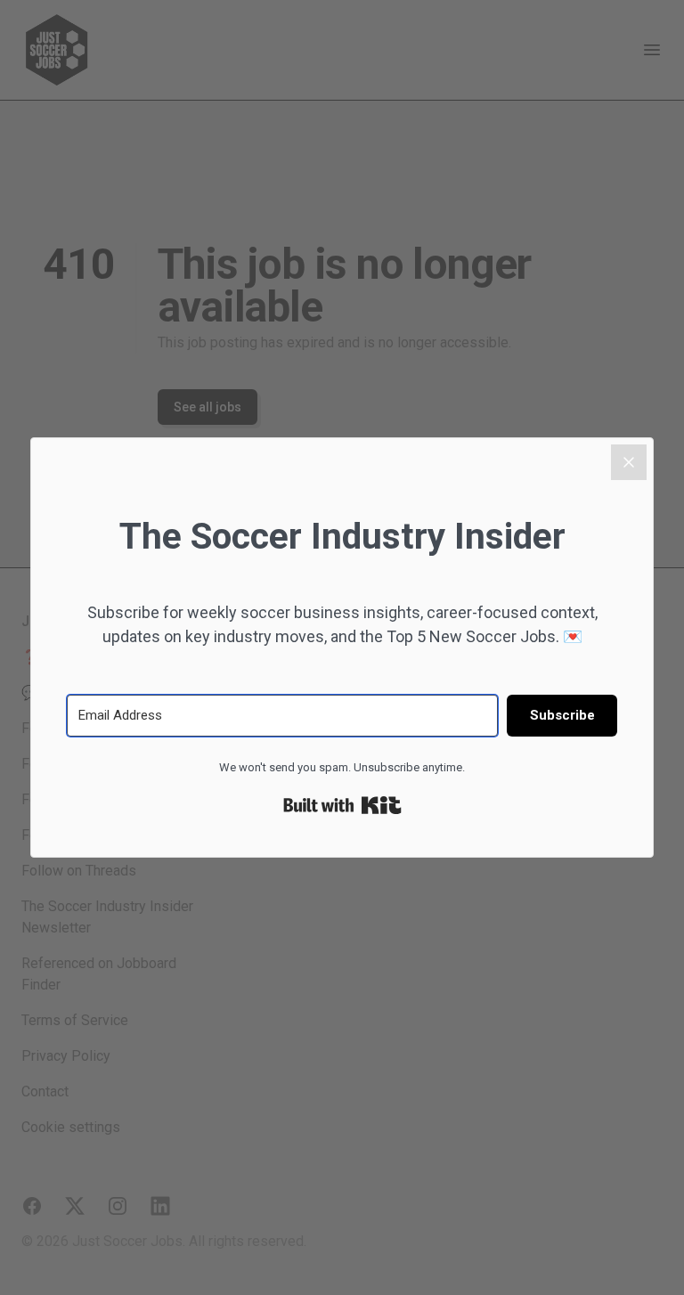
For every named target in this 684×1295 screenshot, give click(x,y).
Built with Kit (342, 805)
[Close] (629, 462)
